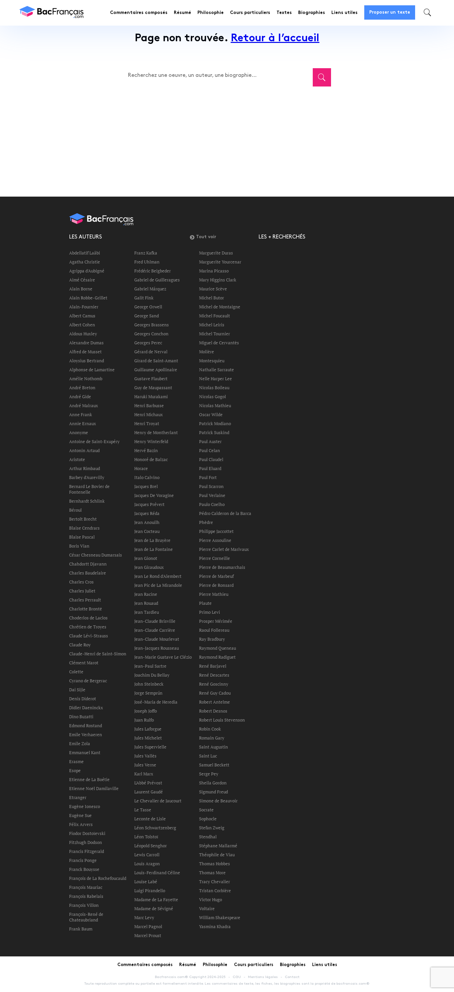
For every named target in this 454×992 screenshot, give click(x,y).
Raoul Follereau (214, 630)
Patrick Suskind (214, 432)
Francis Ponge (83, 860)
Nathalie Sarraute (216, 370)
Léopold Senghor (150, 846)
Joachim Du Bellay (152, 675)
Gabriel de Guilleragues (157, 280)
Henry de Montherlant (156, 432)
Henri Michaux (148, 414)
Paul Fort (208, 477)
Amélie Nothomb (85, 379)
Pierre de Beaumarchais (222, 567)
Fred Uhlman (147, 262)
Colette (76, 672)
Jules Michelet (148, 738)
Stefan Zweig (211, 828)
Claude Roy (80, 645)
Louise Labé (145, 882)
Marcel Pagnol (148, 926)
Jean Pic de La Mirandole (158, 585)
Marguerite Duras (216, 253)
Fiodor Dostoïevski (87, 833)
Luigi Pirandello (149, 891)
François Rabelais (86, 896)
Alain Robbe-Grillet (88, 298)
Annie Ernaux (82, 423)
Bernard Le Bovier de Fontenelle (89, 489)
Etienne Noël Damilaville (94, 788)
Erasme (76, 761)
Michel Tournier (214, 334)
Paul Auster (210, 441)
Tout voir (206, 237)
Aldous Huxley (83, 334)
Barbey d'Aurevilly (86, 477)
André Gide (80, 397)
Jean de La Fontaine (153, 549)
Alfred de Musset (85, 352)
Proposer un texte (389, 12)
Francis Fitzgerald (86, 851)
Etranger (77, 797)
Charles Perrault (85, 600)
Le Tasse (142, 810)
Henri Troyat (146, 423)
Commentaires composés (139, 13)
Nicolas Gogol (212, 397)
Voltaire (207, 908)
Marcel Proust (147, 935)
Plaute (205, 603)
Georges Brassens (151, 325)
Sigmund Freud (213, 792)
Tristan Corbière (215, 891)
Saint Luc (208, 756)
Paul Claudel (211, 459)
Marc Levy (144, 917)
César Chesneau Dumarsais (95, 555)
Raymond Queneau (217, 648)
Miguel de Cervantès (219, 343)
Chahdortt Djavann (88, 564)
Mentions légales (263, 977)
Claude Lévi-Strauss (88, 636)
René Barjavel (212, 666)
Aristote (77, 459)
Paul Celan (209, 450)
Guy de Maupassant (153, 388)
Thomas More (212, 873)
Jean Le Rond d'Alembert (157, 576)
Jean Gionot (145, 558)
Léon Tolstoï (146, 837)
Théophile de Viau (217, 855)
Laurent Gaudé (148, 792)
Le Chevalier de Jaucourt (157, 801)
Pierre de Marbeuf (216, 576)
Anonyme (78, 432)
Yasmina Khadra (215, 926)
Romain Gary (211, 738)
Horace (141, 468)
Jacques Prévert (149, 504)
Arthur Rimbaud (84, 468)
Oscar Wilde (211, 414)
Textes (284, 13)
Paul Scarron (211, 486)
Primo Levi (209, 612)
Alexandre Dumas (86, 343)
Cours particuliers (250, 13)
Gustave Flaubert (151, 379)
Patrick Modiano (215, 423)
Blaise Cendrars (84, 528)
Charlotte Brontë (85, 609)
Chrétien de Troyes (87, 627)
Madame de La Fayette (156, 900)
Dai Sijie (77, 690)
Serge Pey (208, 774)
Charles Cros (81, 582)
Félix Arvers (81, 824)
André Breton (82, 388)
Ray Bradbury (212, 639)
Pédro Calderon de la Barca (225, 513)
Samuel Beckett (214, 765)
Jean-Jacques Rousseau (156, 648)
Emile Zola (79, 743)
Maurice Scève (213, 289)
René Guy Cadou (215, 693)
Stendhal (208, 837)
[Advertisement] (227, 137)
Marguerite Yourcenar (220, 262)
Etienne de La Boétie (89, 779)
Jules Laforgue (148, 729)
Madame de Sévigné (153, 908)
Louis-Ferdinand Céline (157, 873)
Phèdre (206, 522)
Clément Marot (83, 663)
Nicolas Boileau (214, 388)
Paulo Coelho (212, 504)
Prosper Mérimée (215, 621)
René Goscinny (213, 684)
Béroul (75, 510)
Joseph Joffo (145, 711)
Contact (292, 977)
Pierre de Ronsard (216, 585)
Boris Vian (79, 546)
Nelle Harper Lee (215, 379)
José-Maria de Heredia (155, 702)
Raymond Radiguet (217, 657)
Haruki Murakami (151, 397)
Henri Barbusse (149, 406)
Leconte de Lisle (150, 819)
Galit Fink (144, 298)
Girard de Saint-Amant (156, 361)
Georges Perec (148, 343)
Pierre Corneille (214, 558)
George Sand (146, 316)
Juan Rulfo (144, 720)
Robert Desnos (213, 711)
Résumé (182, 13)
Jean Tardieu (146, 612)
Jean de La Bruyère (152, 540)
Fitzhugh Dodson (85, 842)
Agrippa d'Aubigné (86, 271)
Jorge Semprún (148, 693)
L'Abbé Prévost (148, 783)
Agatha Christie (84, 262)
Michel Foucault (214, 316)
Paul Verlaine (212, 495)
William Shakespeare (219, 917)
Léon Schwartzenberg (155, 828)
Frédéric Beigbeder (152, 271)
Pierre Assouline (215, 540)
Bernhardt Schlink (87, 501)
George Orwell (148, 307)
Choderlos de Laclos (88, 618)
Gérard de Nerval (151, 352)
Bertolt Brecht (83, 519)
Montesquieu (211, 361)
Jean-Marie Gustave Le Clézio (163, 657)
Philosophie (210, 13)
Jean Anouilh (147, 522)
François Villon (84, 905)
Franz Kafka (145, 253)
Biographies (311, 13)
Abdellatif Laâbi (84, 253)
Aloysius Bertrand (86, 361)
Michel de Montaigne (219, 307)
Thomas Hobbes (214, 864)
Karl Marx (143, 774)
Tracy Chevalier (214, 882)
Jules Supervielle (150, 747)
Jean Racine (145, 594)
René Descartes (214, 675)
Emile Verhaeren (85, 735)
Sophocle (208, 819)
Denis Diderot (82, 699)
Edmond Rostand (85, 726)
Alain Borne (80, 289)
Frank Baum (80, 929)
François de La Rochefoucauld (97, 878)
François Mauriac (85, 887)
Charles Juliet (82, 591)
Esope (75, 770)
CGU (237, 977)
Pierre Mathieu (213, 594)
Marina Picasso (214, 271)
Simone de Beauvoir (218, 801)
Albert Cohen (82, 325)
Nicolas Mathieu (215, 406)
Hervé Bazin (146, 450)
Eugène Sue (80, 815)
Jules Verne (145, 765)
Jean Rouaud (146, 603)
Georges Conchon (151, 334)
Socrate (206, 810)
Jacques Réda (147, 513)
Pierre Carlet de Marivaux (224, 549)
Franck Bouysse (84, 869)
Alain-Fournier (83, 307)
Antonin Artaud (84, 450)
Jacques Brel (146, 486)
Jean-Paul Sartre (150, 666)
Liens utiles (344, 13)
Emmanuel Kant (84, 752)
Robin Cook (210, 729)
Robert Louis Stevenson (222, 720)
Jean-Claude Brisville (154, 621)
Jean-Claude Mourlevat (156, 639)
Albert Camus (82, 316)
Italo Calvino (147, 477)
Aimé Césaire (82, 280)
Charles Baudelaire (87, 573)
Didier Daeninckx (86, 708)
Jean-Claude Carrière (154, 630)
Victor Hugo (210, 900)
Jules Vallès (145, 756)
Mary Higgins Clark (217, 280)
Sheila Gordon (213, 783)
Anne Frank (80, 414)
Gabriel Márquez (150, 289)
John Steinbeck (149, 684)
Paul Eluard (210, 468)
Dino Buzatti (81, 717)
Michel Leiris (211, 325)
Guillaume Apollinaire (155, 370)
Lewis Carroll (147, 855)
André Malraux (83, 406)
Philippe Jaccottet (216, 531)
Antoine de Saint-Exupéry (94, 441)
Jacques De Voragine (154, 495)
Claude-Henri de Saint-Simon (97, 654)
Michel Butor (211, 298)
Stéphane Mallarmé (218, 846)
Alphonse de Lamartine (92, 370)
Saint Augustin (213, 747)
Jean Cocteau (147, 531)
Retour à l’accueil (275, 39)
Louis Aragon (147, 864)
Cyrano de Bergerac (88, 681)
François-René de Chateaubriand (86, 917)
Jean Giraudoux (149, 567)
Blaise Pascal (82, 537)
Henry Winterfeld (151, 441)
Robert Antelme (214, 702)
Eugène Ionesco (84, 806)
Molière (206, 352)
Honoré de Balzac (151, 459)
